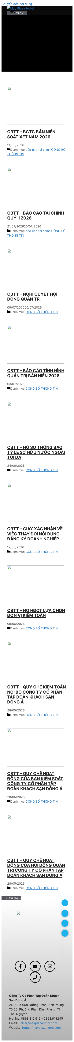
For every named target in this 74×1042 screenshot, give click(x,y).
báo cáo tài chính (38, 150)
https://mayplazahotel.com (41, 1027)
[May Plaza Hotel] (20, 8)
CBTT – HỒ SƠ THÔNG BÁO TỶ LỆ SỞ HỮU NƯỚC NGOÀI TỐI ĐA (36, 452)
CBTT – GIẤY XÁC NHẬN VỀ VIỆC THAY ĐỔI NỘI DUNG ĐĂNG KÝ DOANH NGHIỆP (35, 533)
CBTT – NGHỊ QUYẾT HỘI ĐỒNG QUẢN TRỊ (32, 297)
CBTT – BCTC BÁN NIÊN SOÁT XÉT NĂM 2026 (31, 134)
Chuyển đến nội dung (17, 4)
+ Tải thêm (13, 898)
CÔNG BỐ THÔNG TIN (42, 312)
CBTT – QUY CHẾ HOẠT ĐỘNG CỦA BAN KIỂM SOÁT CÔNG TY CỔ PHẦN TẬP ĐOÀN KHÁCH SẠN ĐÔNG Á (35, 781)
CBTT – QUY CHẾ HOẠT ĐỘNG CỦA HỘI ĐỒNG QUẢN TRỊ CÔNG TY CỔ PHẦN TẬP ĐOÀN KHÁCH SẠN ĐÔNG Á (36, 868)
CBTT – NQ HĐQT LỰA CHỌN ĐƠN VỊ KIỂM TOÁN (36, 613)
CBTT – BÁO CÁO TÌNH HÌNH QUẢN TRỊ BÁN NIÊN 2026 (35, 373)
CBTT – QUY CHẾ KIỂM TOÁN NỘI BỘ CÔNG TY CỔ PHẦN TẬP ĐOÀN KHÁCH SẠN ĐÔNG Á (36, 694)
